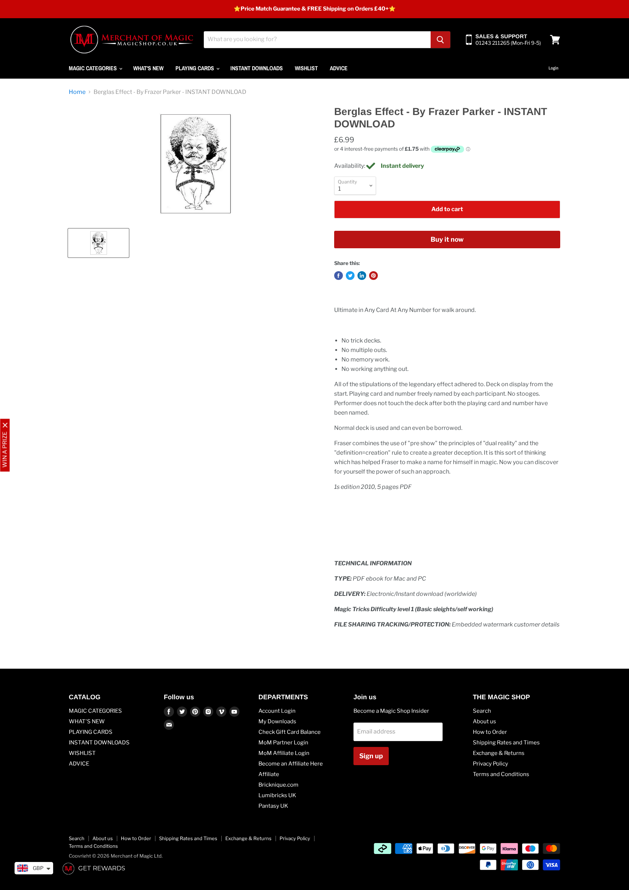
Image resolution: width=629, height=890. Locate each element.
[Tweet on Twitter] (350, 275)
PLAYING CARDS (195, 68)
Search (482, 711)
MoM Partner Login (283, 742)
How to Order (490, 732)
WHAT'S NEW (148, 68)
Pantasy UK (273, 806)
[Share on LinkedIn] (361, 275)
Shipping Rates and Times (506, 742)
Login (553, 68)
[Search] (440, 39)
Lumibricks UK (277, 795)
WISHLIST (306, 68)
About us (484, 721)
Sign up (371, 756)
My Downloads (277, 721)
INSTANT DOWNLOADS (256, 68)
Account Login (277, 711)
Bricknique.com (278, 785)
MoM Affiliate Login (283, 753)
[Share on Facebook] (338, 275)
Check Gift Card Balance (289, 732)
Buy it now (447, 239)
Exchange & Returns (499, 753)
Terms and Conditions (501, 774)
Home (77, 92)
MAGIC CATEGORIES (93, 68)
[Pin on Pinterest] (373, 275)
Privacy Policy (490, 763)
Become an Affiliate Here (290, 763)
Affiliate (268, 774)
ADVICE (339, 68)
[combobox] (317, 39)
